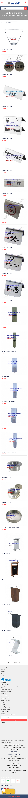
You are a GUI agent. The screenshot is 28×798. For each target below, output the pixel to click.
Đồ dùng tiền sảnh (5, 698)
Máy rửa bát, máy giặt (5, 707)
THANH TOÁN (4, 676)
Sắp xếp (3, 22)
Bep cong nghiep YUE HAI (6, 689)
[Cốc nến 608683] (14, 315)
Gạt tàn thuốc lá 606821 (7, 477)
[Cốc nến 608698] (14, 365)
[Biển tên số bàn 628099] (14, 209)
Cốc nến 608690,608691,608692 (8, 452)
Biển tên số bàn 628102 (7, 247)
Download (3, 671)
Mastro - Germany (5, 684)
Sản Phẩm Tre (4, 713)
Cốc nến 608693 (5, 426)
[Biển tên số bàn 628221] (14, 64)
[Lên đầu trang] (25, 794)
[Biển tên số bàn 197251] (14, 36)
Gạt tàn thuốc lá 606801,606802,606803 (10, 527)
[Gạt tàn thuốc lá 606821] (14, 466)
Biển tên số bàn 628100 (7, 273)
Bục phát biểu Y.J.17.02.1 (7, 655)
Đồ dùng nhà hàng (5, 696)
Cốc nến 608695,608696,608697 (8, 401)
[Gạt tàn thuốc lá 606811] (14, 491)
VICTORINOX (3, 702)
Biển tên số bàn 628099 (7, 221)
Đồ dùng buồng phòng (5, 700)
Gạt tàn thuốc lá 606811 (7, 502)
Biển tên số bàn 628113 (7, 138)
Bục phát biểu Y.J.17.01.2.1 (7, 579)
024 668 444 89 (7, 793)
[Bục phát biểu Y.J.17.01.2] (14, 593)
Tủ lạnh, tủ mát (4, 687)
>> (19, 662)
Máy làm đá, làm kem (5, 709)
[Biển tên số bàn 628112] (14, 156)
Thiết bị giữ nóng (4, 706)
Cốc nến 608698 (5, 376)
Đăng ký (14, 720)
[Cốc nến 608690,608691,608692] (14, 441)
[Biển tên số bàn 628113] (14, 124)
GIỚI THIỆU (3, 669)
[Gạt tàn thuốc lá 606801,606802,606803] (14, 516)
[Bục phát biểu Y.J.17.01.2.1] (14, 568)
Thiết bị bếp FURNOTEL (6, 711)
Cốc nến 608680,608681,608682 (8, 351)
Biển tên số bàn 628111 (7, 193)
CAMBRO (3, 704)
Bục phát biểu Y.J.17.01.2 (7, 604)
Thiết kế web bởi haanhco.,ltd (14, 796)
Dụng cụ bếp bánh (5, 695)
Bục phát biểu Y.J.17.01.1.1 (7, 553)
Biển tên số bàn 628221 (7, 74)
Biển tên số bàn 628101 (7, 300)
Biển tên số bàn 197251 (7, 49)
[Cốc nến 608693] (14, 416)
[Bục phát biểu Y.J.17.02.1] (14, 644)
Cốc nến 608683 (5, 325)
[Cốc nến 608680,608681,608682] (14, 340)
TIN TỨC (2, 675)
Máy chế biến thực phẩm (6, 691)
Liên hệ (2, 673)
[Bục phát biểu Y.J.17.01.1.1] (14, 542)
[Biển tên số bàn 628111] (14, 183)
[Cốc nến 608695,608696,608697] (14, 390)
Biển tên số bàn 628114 (7, 106)
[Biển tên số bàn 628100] (14, 262)
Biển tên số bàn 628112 (7, 170)
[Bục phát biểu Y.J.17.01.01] (14, 619)
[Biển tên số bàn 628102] (14, 236)
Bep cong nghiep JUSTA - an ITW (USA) (9, 686)
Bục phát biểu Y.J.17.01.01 (7, 630)
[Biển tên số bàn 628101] (14, 288)
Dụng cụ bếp (3, 693)
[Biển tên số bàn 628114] (14, 92)
